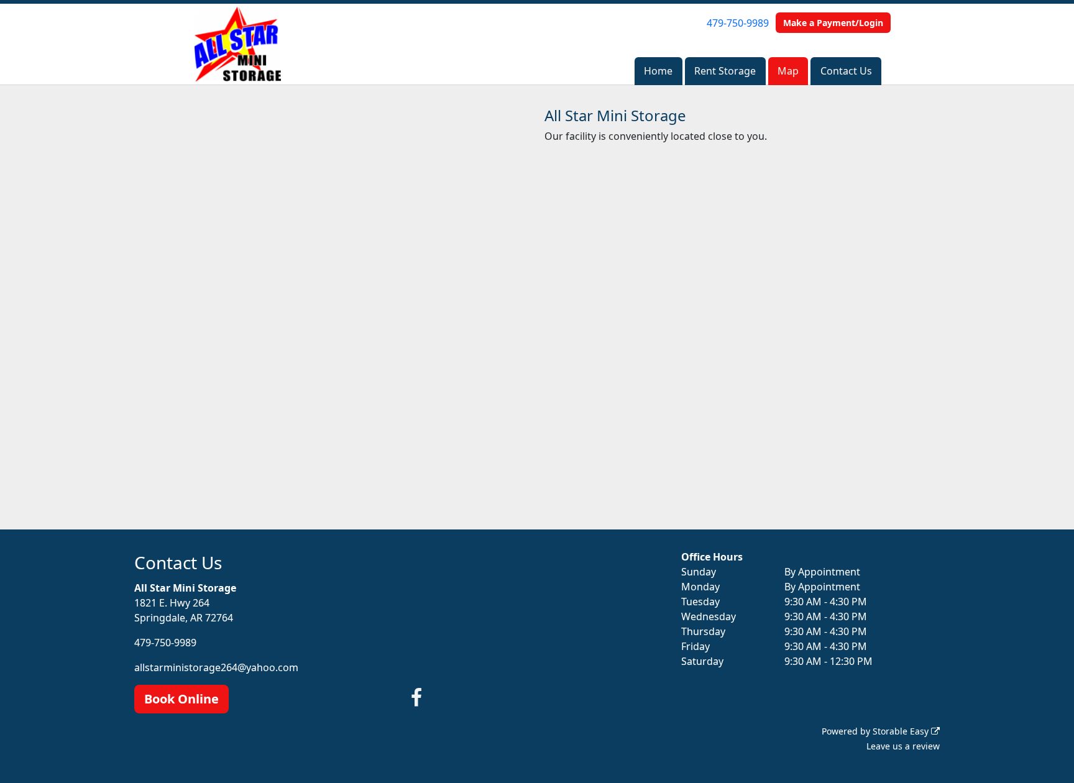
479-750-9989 (738, 23)
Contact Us (846, 71)
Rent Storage (725, 71)
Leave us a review (903, 746)
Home (658, 71)
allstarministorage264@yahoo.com (216, 667)
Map (788, 71)
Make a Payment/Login (833, 23)
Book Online (181, 698)
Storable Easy (902, 731)
